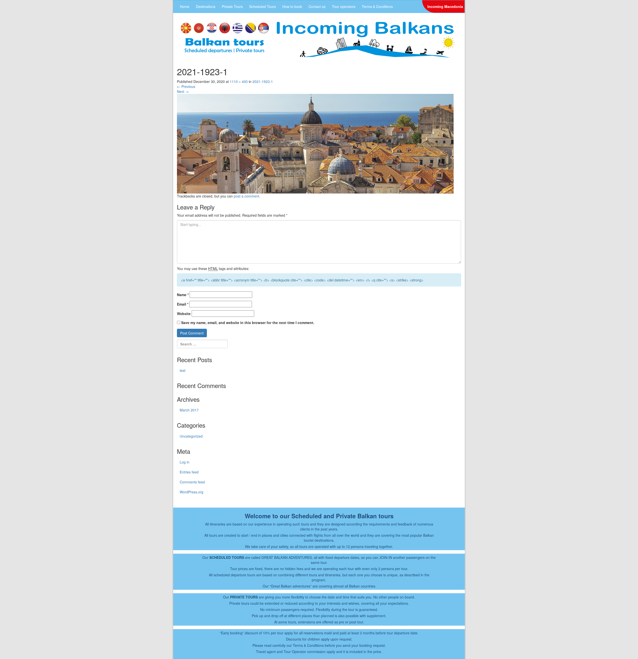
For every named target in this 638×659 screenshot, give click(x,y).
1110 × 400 (239, 81)
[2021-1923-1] (315, 142)
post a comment (246, 196)
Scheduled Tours (262, 6)
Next (183, 91)
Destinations (205, 6)
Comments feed (192, 481)
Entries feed (189, 471)
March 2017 (189, 409)
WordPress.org (191, 491)
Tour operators (343, 6)
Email (182, 304)
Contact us (317, 6)
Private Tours (232, 6)
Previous (186, 86)
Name (183, 294)
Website (184, 313)
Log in (184, 462)
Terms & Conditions (377, 6)
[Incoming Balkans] (318, 39)
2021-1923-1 (262, 81)
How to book (292, 6)
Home (184, 6)
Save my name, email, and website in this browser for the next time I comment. (247, 322)
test (182, 370)
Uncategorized (191, 436)
